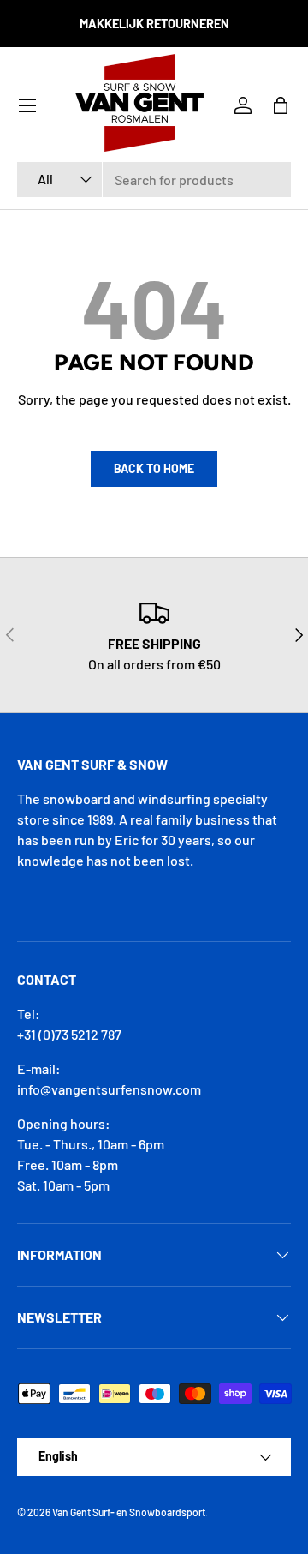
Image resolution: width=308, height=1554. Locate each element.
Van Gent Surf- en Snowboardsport (128, 1512)
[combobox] (154, 179)
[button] (280, 105)
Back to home (154, 468)
